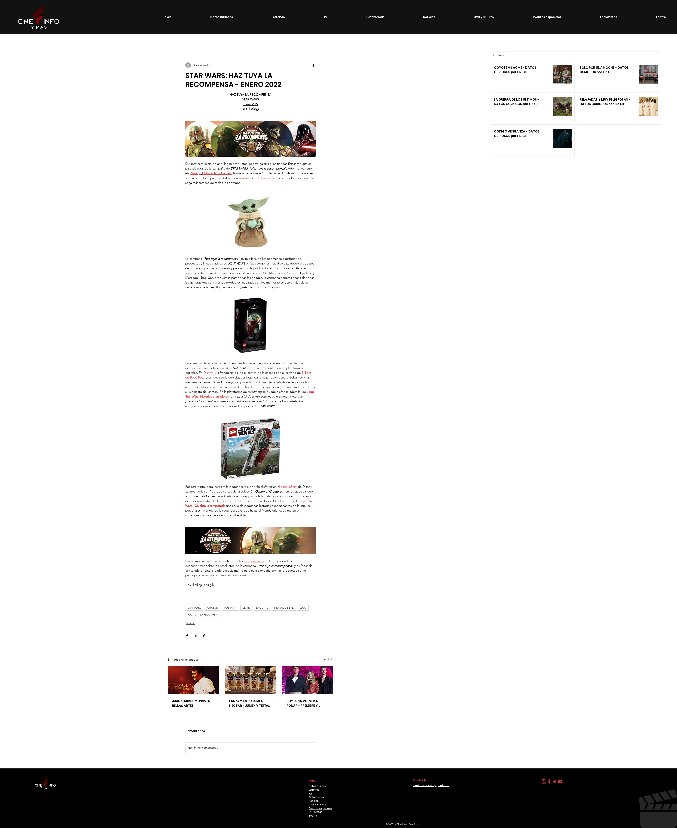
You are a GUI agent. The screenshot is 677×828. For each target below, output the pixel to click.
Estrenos (51, 41)
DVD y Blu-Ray (317, 804)
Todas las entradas (28, 41)
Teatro (204, 41)
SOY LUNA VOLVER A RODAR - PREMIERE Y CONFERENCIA (302, 703)
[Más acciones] (314, 65)
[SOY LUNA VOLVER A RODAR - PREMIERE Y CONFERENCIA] (307, 680)
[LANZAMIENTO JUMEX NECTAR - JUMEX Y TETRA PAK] (250, 680)
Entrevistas (242, 41)
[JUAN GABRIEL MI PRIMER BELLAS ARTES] (193, 680)
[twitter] (555, 781)
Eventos (133, 41)
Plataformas (222, 41)
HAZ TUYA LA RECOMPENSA (204, 614)
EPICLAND (262, 607)
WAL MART (230, 607)
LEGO (303, 607)
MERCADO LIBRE (284, 607)
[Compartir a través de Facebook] (187, 635)
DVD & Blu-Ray (113, 41)
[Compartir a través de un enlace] (204, 635)
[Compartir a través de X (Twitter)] (195, 635)
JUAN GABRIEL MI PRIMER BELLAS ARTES (191, 703)
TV (175, 41)
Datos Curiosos (88, 41)
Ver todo (328, 659)
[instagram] (544, 781)
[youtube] (560, 781)
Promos (188, 41)
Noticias (67, 41)
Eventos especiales (156, 41)
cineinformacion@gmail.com (431, 785)
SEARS (246, 607)
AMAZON (212, 607)
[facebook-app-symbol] (549, 781)
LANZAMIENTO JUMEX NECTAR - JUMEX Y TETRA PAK (249, 703)
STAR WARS (194, 607)
